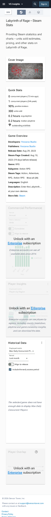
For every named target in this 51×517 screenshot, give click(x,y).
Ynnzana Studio (28, 142)
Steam (22, 195)
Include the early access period (26, 369)
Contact (5, 511)
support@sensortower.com (32, 503)
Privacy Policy (7, 514)
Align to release (21, 364)
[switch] (11, 364)
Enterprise (15, 243)
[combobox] (21, 351)
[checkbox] (21, 12)
